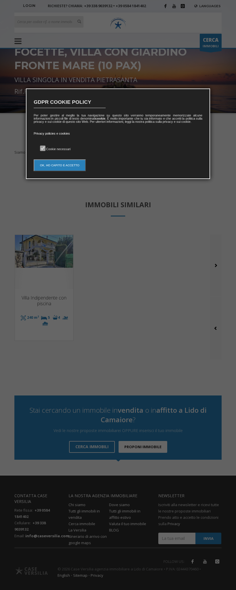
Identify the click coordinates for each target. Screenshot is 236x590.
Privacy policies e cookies (52, 133)
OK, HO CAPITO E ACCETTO (59, 165)
